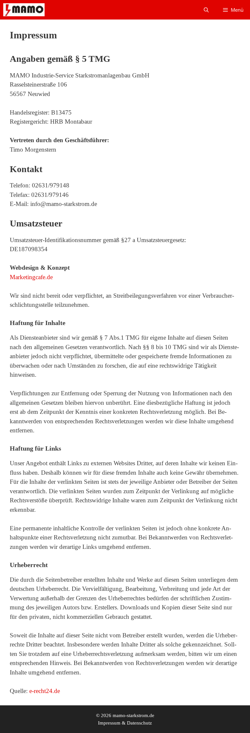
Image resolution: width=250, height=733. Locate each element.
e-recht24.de (44, 690)
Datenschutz (139, 723)
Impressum (109, 723)
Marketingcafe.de (31, 277)
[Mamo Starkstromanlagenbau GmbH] (24, 10)
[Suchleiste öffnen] (205, 10)
